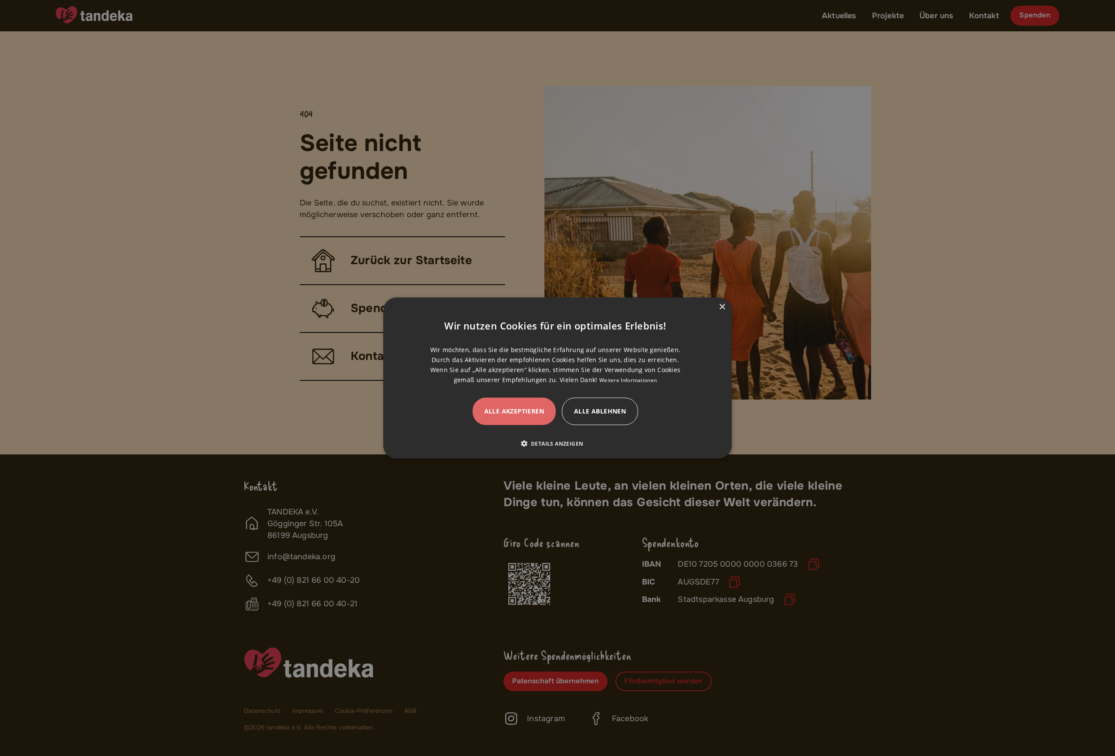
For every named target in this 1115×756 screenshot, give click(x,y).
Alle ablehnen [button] (600, 411)
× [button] (722, 306)
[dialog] (557, 378)
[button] (555, 443)
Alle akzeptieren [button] (514, 411)
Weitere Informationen (628, 380)
